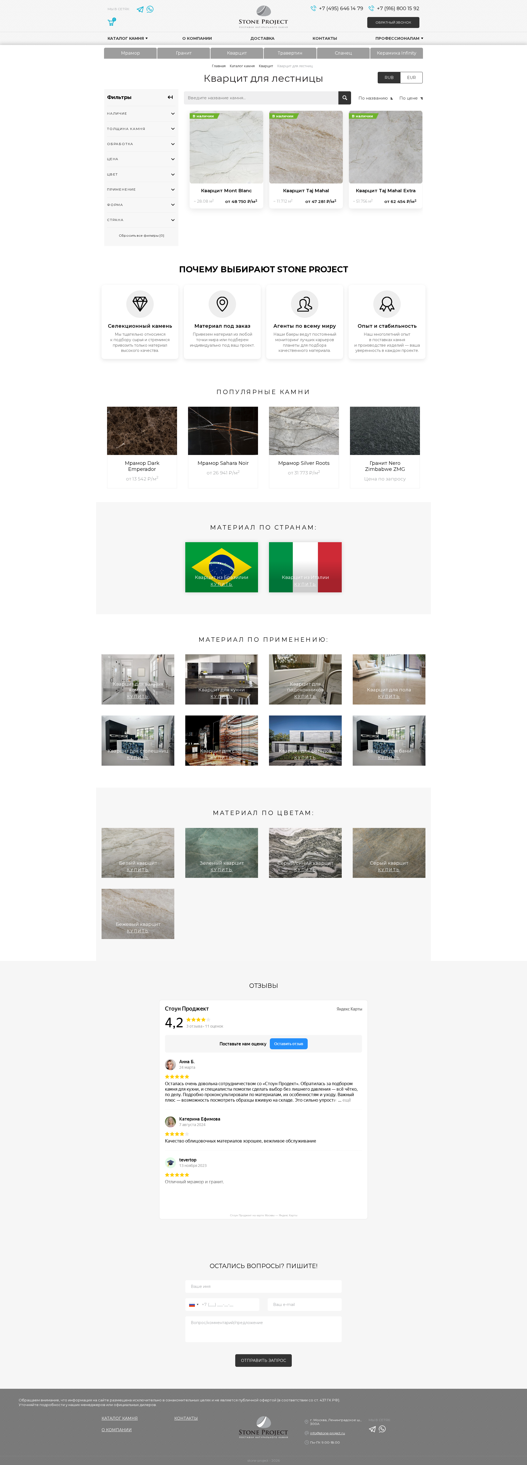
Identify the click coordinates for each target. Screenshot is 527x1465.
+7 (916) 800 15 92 (398, 8)
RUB (389, 77)
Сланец (343, 53)
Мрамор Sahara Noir (223, 463)
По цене (408, 98)
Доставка (262, 38)
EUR (411, 77)
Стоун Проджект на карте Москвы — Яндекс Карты (263, 1215)
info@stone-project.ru (327, 1433)
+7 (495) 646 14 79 (341, 8)
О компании (197, 38)
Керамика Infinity (396, 53)
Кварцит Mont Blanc (226, 190)
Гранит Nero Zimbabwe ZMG (385, 466)
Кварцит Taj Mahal (306, 190)
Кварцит (237, 53)
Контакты (325, 38)
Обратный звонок (393, 22)
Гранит (184, 53)
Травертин (290, 53)
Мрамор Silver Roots (304, 463)
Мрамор (130, 53)
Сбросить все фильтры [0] (141, 235)
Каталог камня (126, 38)
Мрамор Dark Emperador (142, 466)
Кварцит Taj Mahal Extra (386, 190)
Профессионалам (397, 38)
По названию (373, 98)
